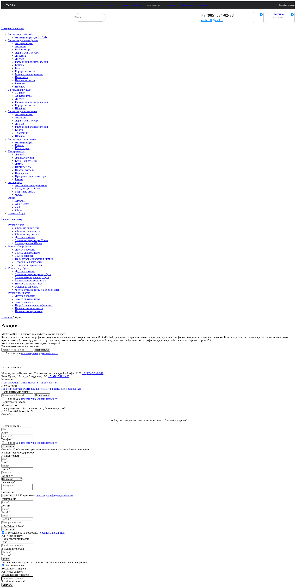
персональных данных (52, 532)
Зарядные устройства (27, 188)
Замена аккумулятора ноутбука (33, 274)
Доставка (18, 388)
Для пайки (21, 154)
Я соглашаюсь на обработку (35, 532)
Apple (11, 197)
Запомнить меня (14, 565)
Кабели (19, 145)
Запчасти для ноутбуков (22, 139)
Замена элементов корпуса (30, 280)
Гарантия (172, 5)
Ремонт (125, 5)
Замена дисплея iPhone (28, 243)
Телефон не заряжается (28, 265)
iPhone (19, 210)
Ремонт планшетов (19, 292)
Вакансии (137, 5)
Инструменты (16, 151)
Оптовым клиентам (35, 388)
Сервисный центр (11, 219)
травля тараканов (14, 359)
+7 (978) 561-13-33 (58, 376)
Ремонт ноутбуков (18, 268)
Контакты (204, 5)
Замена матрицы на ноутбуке (32, 277)
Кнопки (19, 68)
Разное (19, 179)
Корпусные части (25, 71)
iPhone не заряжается (27, 234)
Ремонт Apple (16, 224)
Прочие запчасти (25, 80)
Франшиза (54, 388)
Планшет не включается (29, 308)
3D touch (20, 92)
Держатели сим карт (27, 52)
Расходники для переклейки (31, 61)
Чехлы (19, 194)
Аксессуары (15, 182)
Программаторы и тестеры (30, 176)
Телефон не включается (28, 261)
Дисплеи (20, 58)
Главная (88, 5)
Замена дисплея (24, 255)
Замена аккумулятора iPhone (31, 240)
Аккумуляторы (24, 43)
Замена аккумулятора (27, 252)
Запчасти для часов (19, 89)
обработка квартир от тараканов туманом (27, 363)
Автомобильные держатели (31, 185)
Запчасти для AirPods (20, 34)
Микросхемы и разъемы (29, 74)
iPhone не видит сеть (27, 227)
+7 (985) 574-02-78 (217, 15)
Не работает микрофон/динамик (34, 258)
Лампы (19, 163)
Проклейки (21, 77)
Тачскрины (21, 132)
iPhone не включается (27, 231)
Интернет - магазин (12, 28)
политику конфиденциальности (39, 353)
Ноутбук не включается (28, 283)
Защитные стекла (25, 191)
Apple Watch (22, 203)
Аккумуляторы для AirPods (31, 37)
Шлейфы (20, 86)
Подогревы (21, 173)
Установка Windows (26, 286)
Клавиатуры (22, 148)
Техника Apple (16, 213)
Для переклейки (24, 157)
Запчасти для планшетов (22, 111)
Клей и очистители (26, 160)
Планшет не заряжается (28, 311)
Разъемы (20, 83)
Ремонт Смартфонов (20, 246)
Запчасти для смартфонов (23, 40)
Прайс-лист (112, 5)
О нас (99, 5)
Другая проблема (25, 237)
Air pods (19, 200)
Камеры (19, 64)
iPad (17, 207)
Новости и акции (38, 382)
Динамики (21, 55)
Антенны (20, 46)
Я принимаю (31, 353)
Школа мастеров (188, 5)
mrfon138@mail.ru (212, 20)
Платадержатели (24, 169)
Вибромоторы (23, 49)
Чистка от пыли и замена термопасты (37, 289)
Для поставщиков (71, 388)
